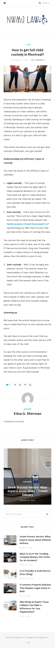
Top (28, 642)
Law (29, 45)
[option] (27, 476)
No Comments (37, 60)
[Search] (40, 3)
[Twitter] (20, 385)
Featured (27, 482)
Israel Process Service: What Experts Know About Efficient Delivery (28, 491)
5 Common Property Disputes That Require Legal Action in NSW (35, 588)
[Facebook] (15, 385)
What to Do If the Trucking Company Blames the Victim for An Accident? (35, 557)
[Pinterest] (25, 385)
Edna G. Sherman (27, 413)
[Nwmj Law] (28, 20)
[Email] (30, 385)
